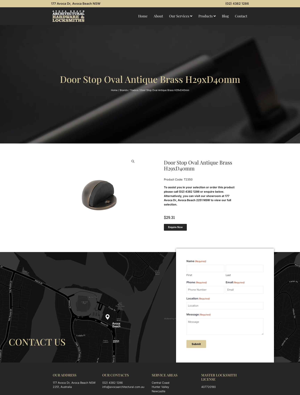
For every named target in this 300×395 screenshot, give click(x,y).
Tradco (134, 90)
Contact (241, 16)
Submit (196, 344)
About (158, 16)
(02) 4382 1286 (237, 3)
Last (228, 275)
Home (143, 16)
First (189, 275)
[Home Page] (68, 16)
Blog (225, 16)
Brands (124, 90)
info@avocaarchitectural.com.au (123, 387)
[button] (133, 161)
